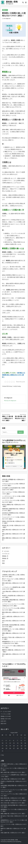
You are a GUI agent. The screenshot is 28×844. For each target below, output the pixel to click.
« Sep (2, 755)
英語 (3, 563)
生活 (3, 561)
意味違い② (5, 558)
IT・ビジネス (5, 551)
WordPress (10, 841)
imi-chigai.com (7, 18)
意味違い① (5, 10)
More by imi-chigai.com (10, 400)
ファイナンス (5, 553)
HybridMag (18, 841)
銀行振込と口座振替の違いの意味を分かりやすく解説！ (13, 375)
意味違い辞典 (12, 2)
